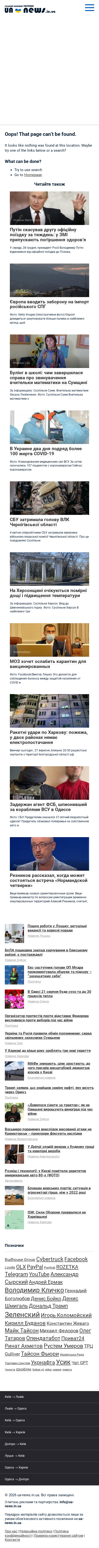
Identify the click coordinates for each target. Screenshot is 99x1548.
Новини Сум (14, 1043)
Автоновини (14, 1180)
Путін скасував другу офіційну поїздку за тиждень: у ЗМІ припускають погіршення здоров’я (48, 234)
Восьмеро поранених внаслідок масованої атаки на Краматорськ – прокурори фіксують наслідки (48, 1131)
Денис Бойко (46, 1298)
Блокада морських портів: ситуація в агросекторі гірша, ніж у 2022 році (59, 1190)
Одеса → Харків (16, 1467)
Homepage (33, 175)
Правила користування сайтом (58, 1535)
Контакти (12, 1540)
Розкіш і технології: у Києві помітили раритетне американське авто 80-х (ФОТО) (45, 1173)
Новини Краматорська (21, 1139)
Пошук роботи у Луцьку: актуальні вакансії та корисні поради (57, 928)
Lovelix (10, 1268)
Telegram (16, 1274)
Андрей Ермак (46, 1282)
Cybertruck (49, 1259)
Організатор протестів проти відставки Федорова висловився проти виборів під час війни (47, 1018)
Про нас (11, 1531)
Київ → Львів (14, 1396)
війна (48, 1369)
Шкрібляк (23, 1369)
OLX (21, 1267)
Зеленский (22, 1315)
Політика (34, 981)
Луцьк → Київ (15, 1455)
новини (57, 1369)
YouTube (39, 1274)
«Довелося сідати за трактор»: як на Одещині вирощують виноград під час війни (60, 1109)
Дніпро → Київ (15, 1444)
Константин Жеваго (68, 1323)
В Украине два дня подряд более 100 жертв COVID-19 (46, 451)
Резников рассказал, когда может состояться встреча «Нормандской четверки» (48, 880)
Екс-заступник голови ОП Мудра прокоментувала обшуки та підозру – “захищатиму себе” (60, 971)
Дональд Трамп (48, 1306)
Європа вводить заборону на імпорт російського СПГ (49, 304)
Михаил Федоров (59, 1331)
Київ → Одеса (15, 1420)
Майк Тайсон (22, 1330)
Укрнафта (43, 1362)
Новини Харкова (17, 1056)
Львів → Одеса (15, 1408)
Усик (63, 1362)
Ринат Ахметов (24, 1346)
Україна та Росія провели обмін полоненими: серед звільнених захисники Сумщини (48, 1035)
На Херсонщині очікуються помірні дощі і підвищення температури (48, 593)
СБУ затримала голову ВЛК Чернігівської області (39, 522)
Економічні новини (42, 1077)
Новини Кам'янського (43, 1156)
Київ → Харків (15, 1432)
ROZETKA (67, 1267)
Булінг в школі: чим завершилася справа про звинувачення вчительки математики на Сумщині (48, 378)
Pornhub (49, 1267)
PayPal (35, 1267)
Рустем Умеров (63, 1346)
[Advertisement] (49, 72)
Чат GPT (80, 1362)
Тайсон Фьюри (40, 1353)
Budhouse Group (20, 1259)
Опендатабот (43, 1338)
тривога (67, 1369)
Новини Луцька (39, 936)
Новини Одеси (15, 960)
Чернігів (10, 1369)
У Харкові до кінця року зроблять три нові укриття (48, 1050)
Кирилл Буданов (25, 1323)
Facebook (76, 1259)
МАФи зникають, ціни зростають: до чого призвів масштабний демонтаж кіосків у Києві (59, 1067)
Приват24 (72, 1338)
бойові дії (38, 1369)
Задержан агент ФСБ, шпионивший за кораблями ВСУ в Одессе (48, 807)
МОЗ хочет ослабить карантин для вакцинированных (48, 664)
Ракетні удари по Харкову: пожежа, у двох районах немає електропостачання (49, 737)
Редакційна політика (35, 1531)
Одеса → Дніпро (17, 1479)
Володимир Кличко (34, 1290)
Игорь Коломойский (66, 1315)
